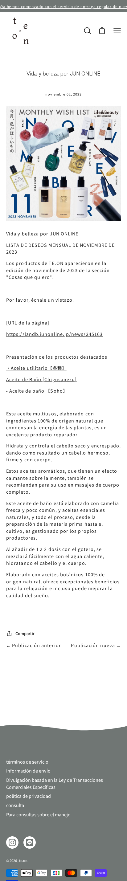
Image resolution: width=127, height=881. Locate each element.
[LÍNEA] (29, 842)
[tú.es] (20, 31)
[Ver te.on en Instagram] (12, 842)
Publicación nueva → (96, 645)
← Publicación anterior (33, 645)
